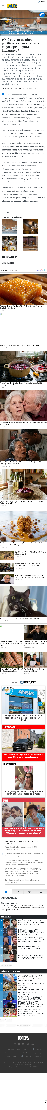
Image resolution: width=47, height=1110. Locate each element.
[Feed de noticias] (28, 1044)
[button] (43, 105)
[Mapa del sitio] (32, 1044)
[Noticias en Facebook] (19, 1044)
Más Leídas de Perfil (11, 971)
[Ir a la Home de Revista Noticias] (11, 6)
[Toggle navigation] (3, 6)
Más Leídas (6, 916)
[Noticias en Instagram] (15, 1044)
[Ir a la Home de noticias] (23, 1038)
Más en (15, 682)
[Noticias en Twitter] (23, 1044)
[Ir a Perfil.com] (42, 1)
